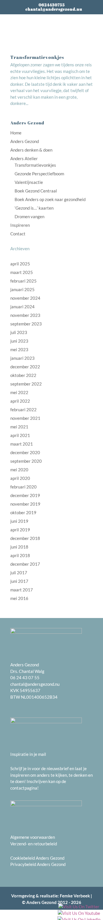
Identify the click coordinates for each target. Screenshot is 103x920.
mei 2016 (19, 598)
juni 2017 (19, 581)
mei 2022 (19, 392)
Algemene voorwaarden (32, 837)
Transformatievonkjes (37, 57)
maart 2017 (21, 589)
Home (15, 132)
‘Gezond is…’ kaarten (34, 207)
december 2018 (25, 538)
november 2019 (25, 503)
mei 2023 (19, 349)
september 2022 (26, 383)
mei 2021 (19, 426)
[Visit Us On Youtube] (79, 913)
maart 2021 (21, 443)
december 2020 (25, 452)
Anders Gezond (24, 141)
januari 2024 (22, 306)
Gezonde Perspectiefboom (39, 173)
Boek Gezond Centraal (36, 190)
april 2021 (20, 435)
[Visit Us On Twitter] (78, 907)
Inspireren (20, 225)
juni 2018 (19, 546)
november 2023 (25, 315)
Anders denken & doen (31, 149)
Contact (17, 233)
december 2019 (25, 495)
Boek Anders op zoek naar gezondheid (50, 199)
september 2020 (26, 461)
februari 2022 (23, 409)
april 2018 (20, 555)
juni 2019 (19, 521)
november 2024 (25, 298)
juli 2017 (18, 572)
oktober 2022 (23, 375)
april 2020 (20, 478)
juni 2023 (19, 340)
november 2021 (25, 418)
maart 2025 (21, 272)
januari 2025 (22, 289)
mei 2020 (19, 469)
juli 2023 (18, 332)
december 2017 (25, 564)
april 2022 (20, 401)
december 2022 (25, 366)
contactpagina (23, 787)
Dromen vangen (29, 216)
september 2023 (26, 323)
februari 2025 (23, 280)
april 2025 (20, 263)
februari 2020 (23, 486)
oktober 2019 (23, 512)
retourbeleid (45, 843)
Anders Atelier (24, 158)
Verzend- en (21, 843)
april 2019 (20, 529)
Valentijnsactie (29, 182)
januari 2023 (22, 358)
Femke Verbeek (75, 895)
